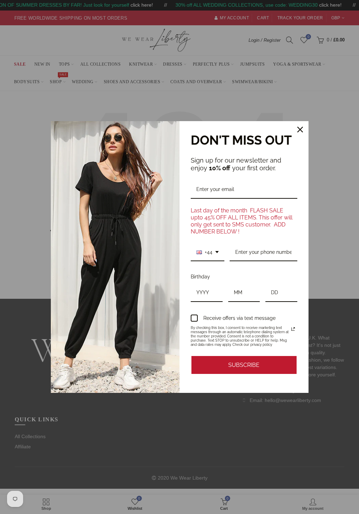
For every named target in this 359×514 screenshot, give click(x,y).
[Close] (300, 129)
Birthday (200, 276)
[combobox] (207, 253)
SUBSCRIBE (243, 365)
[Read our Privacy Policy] (293, 329)
